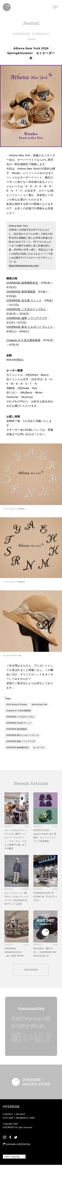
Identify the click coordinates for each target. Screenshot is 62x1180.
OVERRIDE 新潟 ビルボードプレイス (29, 327)
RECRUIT (20, 1114)
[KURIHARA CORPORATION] (16, 1144)
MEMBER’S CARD (25, 1118)
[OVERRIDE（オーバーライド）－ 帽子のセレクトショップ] (7, 7)
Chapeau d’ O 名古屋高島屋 (23, 340)
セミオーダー (39, 747)
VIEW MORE (31, 970)
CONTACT (8, 1114)
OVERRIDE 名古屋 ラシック (24, 300)
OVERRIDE (8, 1127)
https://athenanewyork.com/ (24, 265)
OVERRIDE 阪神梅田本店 (22, 282)
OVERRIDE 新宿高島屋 (20, 291)
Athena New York (39, 704)
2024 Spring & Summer (16, 704)
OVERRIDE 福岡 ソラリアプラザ (26, 318)
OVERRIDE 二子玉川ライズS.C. (26, 309)
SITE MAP (8, 1118)
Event (31, 39)
